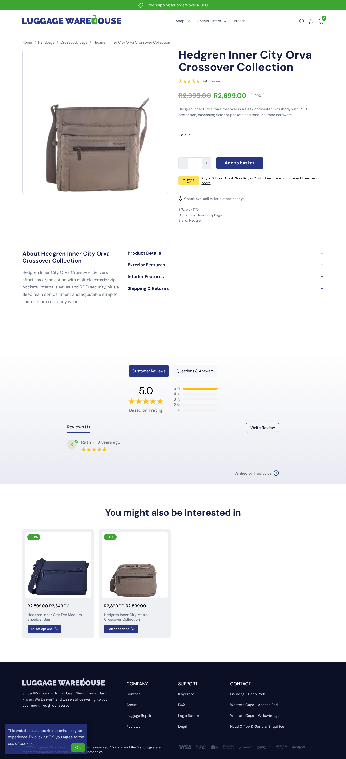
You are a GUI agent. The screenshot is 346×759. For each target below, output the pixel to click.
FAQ (181, 704)
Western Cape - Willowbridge (254, 715)
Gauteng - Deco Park (247, 694)
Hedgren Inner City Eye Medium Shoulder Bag (55, 617)
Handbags (46, 42)
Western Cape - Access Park (254, 704)
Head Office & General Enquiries (257, 726)
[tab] (149, 371)
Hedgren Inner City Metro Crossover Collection (126, 617)
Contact (133, 694)
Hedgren (196, 220)
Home (27, 42)
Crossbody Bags (73, 42)
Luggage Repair (139, 715)
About (131, 704)
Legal (182, 726)
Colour (184, 135)
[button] (226, 253)
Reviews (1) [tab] (78, 427)
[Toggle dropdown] (188, 21)
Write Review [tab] (262, 427)
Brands (239, 21)
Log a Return (188, 715)
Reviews (133, 726)
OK (78, 747)
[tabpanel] (173, 431)
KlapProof (186, 694)
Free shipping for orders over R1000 (177, 5)
